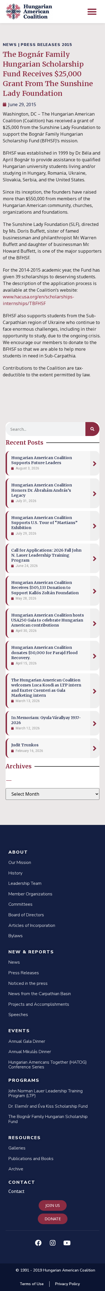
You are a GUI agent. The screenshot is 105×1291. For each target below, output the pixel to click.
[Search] (92, 429)
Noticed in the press (28, 983)
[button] (92, 11)
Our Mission (19, 862)
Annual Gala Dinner (26, 1041)
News (14, 962)
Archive (15, 1169)
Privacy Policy (67, 1284)
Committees (20, 904)
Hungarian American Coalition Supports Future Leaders (41, 460)
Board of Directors (26, 915)
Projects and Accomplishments (38, 1004)
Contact (21, 1182)
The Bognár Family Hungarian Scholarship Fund (48, 1119)
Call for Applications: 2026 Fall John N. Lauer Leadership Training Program (46, 555)
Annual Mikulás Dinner (29, 1052)
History (15, 873)
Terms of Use (32, 1284)
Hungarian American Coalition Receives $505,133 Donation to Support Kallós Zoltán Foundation (45, 587)
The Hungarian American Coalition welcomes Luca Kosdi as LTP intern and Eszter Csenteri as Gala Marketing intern (46, 688)
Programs (23, 1080)
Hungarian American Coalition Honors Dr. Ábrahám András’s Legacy (41, 490)
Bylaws (15, 936)
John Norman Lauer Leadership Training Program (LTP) (45, 1093)
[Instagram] (52, 1243)
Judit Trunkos (25, 744)
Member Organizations (30, 894)
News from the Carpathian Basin (39, 994)
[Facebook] (38, 1243)
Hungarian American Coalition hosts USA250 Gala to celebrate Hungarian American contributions (47, 620)
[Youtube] (66, 1243)
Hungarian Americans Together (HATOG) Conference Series (47, 1064)
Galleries (16, 1148)
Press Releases (23, 973)
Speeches (18, 1015)
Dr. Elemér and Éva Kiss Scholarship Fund (48, 1106)
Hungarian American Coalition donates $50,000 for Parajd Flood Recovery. (44, 652)
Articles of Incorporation (31, 925)
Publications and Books (30, 1159)
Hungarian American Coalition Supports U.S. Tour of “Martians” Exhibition (44, 522)
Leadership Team (24, 883)
